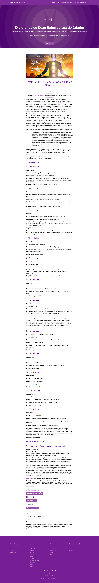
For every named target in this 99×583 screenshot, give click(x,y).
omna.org (44, 484)
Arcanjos (58, 2)
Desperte (63, 2)
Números (82, 2)
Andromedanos (33, 548)
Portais (31, 566)
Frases (31, 556)
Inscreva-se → (31, 500)
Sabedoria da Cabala (34, 560)
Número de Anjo (13, 552)
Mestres (76, 2)
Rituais (51, 554)
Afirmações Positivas (54, 548)
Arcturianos (32, 550)
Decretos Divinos (53, 550)
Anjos (53, 2)
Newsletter (71, 550)
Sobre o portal (72, 548)
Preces (87, 2)
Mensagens (70, 2)
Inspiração (32, 558)
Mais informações (31, 478)
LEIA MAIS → (49, 43)
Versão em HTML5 (49, 575)
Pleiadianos (32, 552)
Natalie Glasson (40, 95)
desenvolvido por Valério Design (49, 578)
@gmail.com (34, 528)
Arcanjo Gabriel (49, 91)
